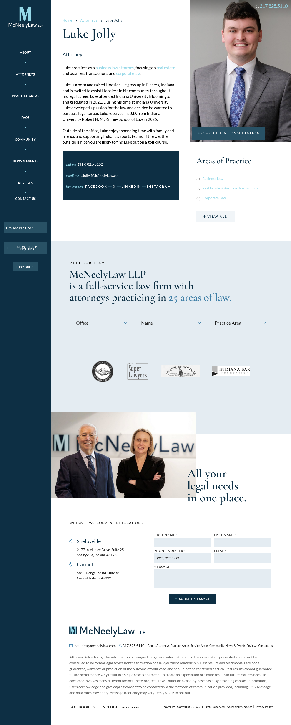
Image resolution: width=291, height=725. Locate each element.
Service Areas (199, 645)
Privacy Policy (264, 706)
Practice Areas (180, 645)
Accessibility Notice (239, 706)
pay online (27, 266)
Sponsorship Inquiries (27, 248)
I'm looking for (19, 228)
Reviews (25, 183)
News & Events (25, 161)
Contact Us (25, 198)
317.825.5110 (274, 5)
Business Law (212, 178)
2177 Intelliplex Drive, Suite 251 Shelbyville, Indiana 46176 (101, 552)
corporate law (128, 73)
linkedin (131, 186)
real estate (165, 67)
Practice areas (25, 96)
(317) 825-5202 (90, 164)
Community (25, 139)
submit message (195, 599)
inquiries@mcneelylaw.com (94, 645)
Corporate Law (214, 198)
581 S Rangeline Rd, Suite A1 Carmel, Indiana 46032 (98, 575)
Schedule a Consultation (230, 133)
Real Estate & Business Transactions (230, 188)
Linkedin (108, 707)
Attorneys (25, 74)
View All (217, 216)
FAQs (25, 117)
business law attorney (114, 67)
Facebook (96, 186)
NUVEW (169, 706)
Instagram (159, 186)
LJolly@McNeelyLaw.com (100, 175)
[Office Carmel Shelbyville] (101, 323)
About (25, 52)
